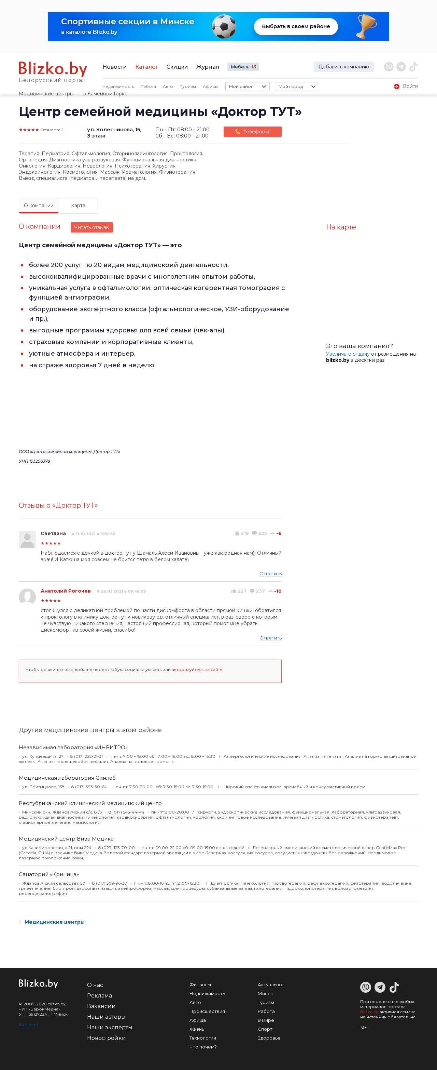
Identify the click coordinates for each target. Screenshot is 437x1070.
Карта (78, 205)
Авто (168, 86)
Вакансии (101, 1006)
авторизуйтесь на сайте (197, 669)
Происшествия (207, 1011)
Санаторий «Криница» (49, 874)
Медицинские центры (46, 94)
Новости (114, 67)
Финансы (200, 984)
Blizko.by (369, 1011)
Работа (148, 86)
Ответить (270, 573)
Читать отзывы (92, 227)
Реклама (99, 995)
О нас (95, 985)
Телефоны (256, 132)
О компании (39, 205)
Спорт (265, 1029)
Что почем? (203, 1046)
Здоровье (269, 1038)
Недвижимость (118, 86)
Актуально (270, 984)
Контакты (29, 1024)
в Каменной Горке (105, 94)
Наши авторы (106, 1017)
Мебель (240, 66)
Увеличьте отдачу (348, 354)
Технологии (202, 1038)
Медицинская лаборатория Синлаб (67, 778)
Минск (265, 993)
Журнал (207, 67)
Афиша (210, 86)
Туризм (188, 86)
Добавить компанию (344, 67)
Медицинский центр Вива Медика (66, 838)
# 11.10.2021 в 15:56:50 (93, 533)
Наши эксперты (109, 1027)
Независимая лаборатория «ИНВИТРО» (73, 747)
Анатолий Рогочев (66, 591)
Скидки (177, 67)
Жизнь (196, 1029)
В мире (266, 1020)
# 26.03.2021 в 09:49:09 (121, 591)
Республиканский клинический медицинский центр (90, 803)
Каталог (146, 67)
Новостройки (106, 1038)
